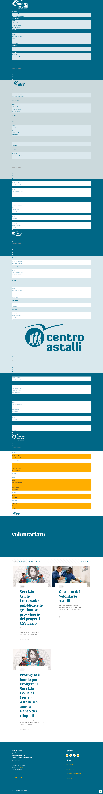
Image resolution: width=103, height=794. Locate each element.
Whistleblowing (70, 769)
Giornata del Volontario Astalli (69, 596)
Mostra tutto (85, 561)
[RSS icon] (88, 790)
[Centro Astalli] (20, 9)
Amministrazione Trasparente (74, 773)
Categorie (23, 561)
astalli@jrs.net (20, 767)
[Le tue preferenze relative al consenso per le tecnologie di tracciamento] (100, 791)
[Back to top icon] (92, 790)
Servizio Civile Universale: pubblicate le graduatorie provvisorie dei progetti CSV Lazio (31, 607)
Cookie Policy (69, 778)
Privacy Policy (69, 764)
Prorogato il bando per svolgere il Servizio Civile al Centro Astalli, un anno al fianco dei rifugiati (30, 695)
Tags (31, 561)
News (22, 586)
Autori (38, 561)
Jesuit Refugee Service (18, 777)
